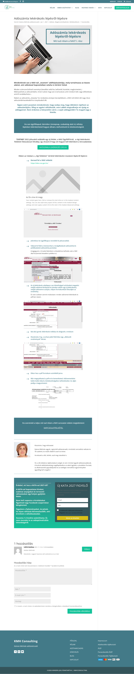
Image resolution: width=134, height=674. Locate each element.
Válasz (87, 549)
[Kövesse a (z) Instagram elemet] (19, 651)
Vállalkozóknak (74, 22)
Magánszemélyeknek (62, 22)
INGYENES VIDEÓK (88, 8)
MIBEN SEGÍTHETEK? (64, 8)
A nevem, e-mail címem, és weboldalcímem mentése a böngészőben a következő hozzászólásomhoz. (49, 606)
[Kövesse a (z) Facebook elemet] (15, 651)
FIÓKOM (119, 1)
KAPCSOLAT (108, 8)
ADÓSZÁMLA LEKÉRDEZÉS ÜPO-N (53, 147)
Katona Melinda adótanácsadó (29, 22)
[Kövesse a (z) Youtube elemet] (22, 651)
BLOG (77, 8)
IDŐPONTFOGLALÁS (122, 8)
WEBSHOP (113, 1)
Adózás (51, 22)
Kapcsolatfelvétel (53, 427)
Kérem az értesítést (72, 518)
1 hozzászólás (84, 22)
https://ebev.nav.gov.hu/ (39, 163)
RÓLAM (52, 8)
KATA (100, 8)
